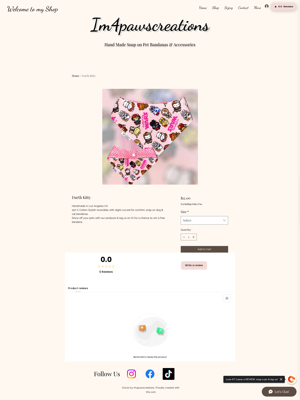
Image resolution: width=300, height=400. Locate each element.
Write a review (194, 265)
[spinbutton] (188, 237)
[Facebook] (150, 374)
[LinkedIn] (168, 374)
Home (75, 76)
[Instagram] (131, 374)
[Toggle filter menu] (227, 298)
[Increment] (193, 237)
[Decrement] (183, 237)
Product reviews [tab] (78, 288)
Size (185, 212)
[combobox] (204, 220)
